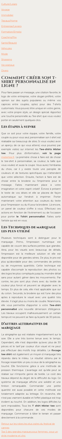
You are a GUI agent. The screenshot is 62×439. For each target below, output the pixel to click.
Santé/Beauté (9, 42)
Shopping (6, 59)
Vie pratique (7, 65)
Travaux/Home (9, 20)
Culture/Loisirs (9, 4)
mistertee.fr (7, 157)
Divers (4, 70)
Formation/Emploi (11, 31)
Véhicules (6, 48)
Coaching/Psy (9, 37)
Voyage (5, 9)
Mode (4, 54)
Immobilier (7, 15)
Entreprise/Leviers (11, 26)
